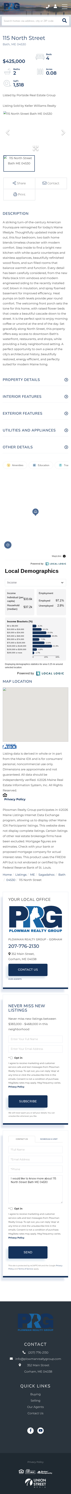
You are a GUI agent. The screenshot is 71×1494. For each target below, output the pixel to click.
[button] (65, 21)
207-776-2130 (23, 946)
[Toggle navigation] (64, 7)
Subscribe (28, 1101)
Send (28, 1252)
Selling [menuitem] (35, 1400)
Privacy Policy (14, 799)
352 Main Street (38, 1368)
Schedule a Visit (49, 1139)
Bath (62, 875)
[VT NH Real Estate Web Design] (35, 1483)
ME (32, 875)
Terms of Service (25, 1269)
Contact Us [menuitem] (36, 1413)
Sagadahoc (46, 875)
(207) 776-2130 (48, 7)
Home (7, 875)
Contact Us (28, 970)
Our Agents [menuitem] (35, 1407)
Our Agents (15, 979)
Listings (21, 875)
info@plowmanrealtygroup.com (38, 1359)
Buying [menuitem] (35, 1394)
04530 (10, 880)
